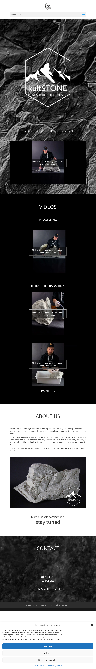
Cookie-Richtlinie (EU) (59, 605)
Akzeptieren (48, 646)
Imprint (59, 666)
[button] (92, 625)
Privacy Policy (51, 666)
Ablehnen (48, 653)
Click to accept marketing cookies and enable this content (48, 163)
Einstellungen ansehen (48, 660)
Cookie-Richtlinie (39, 666)
